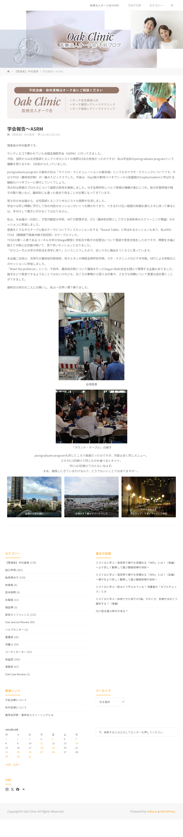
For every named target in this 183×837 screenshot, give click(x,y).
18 (41, 747)
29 (6, 756)
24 (30, 752)
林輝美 (9, 585)
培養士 (9, 644)
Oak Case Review (15, 674)
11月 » (16, 764)
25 (41, 752)
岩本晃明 (10, 592)
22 (6, 752)
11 (41, 743)
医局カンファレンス (17, 614)
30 (18, 756)
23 (18, 752)
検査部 (9, 659)
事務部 (9, 666)
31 (30, 756)
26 (53, 752)
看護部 (9, 637)
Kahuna (151, 811)
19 (53, 747)
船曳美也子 (12, 577)
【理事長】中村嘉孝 (26, 71)
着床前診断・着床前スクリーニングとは (29, 715)
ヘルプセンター (14, 629)
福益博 (9, 607)
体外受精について (16, 707)
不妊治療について (16, 700)
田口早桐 (10, 570)
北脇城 (9, 600)
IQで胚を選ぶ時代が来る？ (112, 611)
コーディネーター (15, 652)
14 (76, 743)
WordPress (167, 811)
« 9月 (8, 764)
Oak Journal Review (17, 622)
